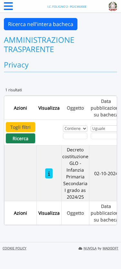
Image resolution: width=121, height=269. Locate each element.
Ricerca (20, 138)
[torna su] (108, 249)
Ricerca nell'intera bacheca (40, 24)
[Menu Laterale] (8, 8)
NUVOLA (90, 248)
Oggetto (75, 108)
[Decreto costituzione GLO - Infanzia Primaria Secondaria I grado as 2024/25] (49, 173)
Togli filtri (20, 127)
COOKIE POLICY (14, 248)
